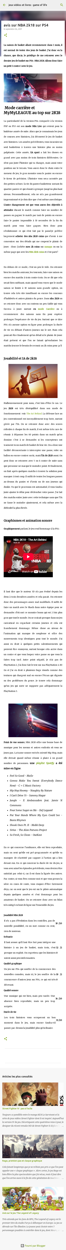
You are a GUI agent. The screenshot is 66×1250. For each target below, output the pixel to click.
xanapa (48, 246)
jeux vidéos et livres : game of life (28, 5)
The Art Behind (34, 413)
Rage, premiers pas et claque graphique (22, 1161)
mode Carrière (46, 309)
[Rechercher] (62, 5)
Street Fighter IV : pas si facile (17, 1108)
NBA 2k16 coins (36, 252)
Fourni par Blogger (34, 1245)
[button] (5, 35)
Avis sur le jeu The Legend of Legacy (20, 1213)
